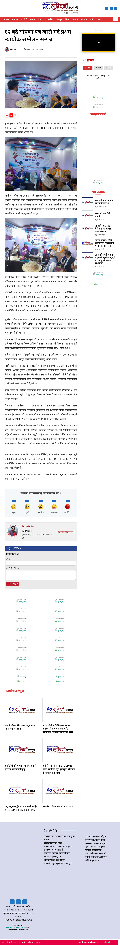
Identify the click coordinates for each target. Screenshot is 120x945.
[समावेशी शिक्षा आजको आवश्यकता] (60, 791)
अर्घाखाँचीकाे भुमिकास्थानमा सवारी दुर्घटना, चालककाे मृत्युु (20, 767)
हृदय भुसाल (14, 49)
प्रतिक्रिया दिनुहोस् (12, 583)
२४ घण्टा (88, 67)
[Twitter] (18, 901)
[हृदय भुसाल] (7, 49)
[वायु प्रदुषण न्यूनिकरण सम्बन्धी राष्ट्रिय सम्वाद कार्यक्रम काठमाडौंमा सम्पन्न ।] (22, 791)
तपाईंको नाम (11, 559)
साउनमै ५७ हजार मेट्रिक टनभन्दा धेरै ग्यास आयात (103, 229)
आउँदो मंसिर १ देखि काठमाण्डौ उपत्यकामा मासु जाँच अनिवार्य (104, 243)
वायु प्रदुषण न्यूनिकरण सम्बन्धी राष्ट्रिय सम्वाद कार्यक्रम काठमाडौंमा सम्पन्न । (21, 808)
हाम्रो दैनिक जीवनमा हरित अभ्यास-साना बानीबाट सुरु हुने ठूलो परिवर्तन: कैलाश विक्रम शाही (59, 769)
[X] (111, 8)
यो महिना (109, 67)
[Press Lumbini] (60, 6)
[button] (115, 19)
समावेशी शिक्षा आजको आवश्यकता (58, 806)
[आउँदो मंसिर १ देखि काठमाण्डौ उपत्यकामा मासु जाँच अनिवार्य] (87, 243)
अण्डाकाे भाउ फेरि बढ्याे (102, 215)
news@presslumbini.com (16, 927)
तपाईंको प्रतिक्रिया (13, 568)
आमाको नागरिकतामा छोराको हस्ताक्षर (104, 202)
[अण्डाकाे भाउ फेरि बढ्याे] (87, 216)
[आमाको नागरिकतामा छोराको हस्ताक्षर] (87, 202)
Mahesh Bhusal (103, 942)
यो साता (98, 67)
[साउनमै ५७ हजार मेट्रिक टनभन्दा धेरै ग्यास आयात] (87, 229)
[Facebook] (106, 8)
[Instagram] (24, 901)
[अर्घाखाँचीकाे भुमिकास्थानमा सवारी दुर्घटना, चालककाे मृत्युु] (22, 750)
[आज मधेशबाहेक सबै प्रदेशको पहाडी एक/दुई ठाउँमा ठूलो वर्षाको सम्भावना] (87, 257)
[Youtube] (115, 8)
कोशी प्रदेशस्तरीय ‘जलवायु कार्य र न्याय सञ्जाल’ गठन (20, 727)
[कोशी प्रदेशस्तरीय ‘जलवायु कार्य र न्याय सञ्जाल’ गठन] (22, 710)
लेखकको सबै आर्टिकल (65, 532)
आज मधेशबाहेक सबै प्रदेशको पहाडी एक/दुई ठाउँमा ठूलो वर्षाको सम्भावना (105, 259)
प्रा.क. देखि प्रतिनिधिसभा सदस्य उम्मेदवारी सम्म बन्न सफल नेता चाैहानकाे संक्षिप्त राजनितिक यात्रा (58, 728)
